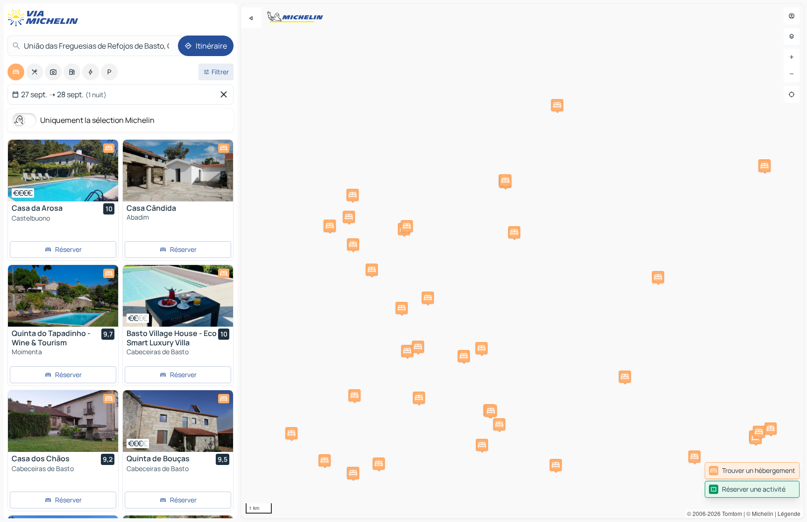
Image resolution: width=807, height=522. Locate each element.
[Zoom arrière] (792, 73)
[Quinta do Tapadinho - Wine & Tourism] (63, 296)
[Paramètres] (792, 36)
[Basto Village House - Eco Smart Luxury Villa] (178, 296)
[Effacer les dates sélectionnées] (225, 94)
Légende (789, 513)
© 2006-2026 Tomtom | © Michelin (730, 513)
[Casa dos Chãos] (63, 421)
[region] (522, 261)
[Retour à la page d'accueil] (44, 17)
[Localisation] (792, 94)
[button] (325, 460)
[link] (752, 470)
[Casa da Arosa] (63, 170)
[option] (15, 72)
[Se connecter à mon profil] (792, 15)
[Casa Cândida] (178, 170)
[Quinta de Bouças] (178, 421)
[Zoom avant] (792, 57)
